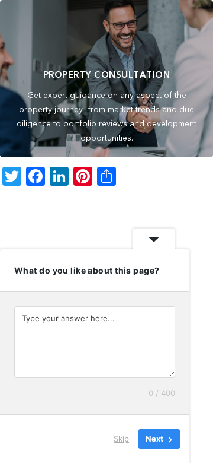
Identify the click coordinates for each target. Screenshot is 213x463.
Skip (121, 438)
